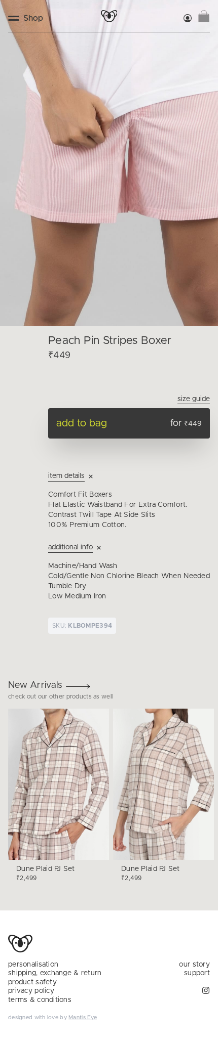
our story (194, 964)
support (197, 973)
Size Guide (193, 399)
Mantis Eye (82, 1017)
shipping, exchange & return (55, 973)
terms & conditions (39, 1000)
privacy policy (31, 990)
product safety (32, 982)
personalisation (33, 964)
